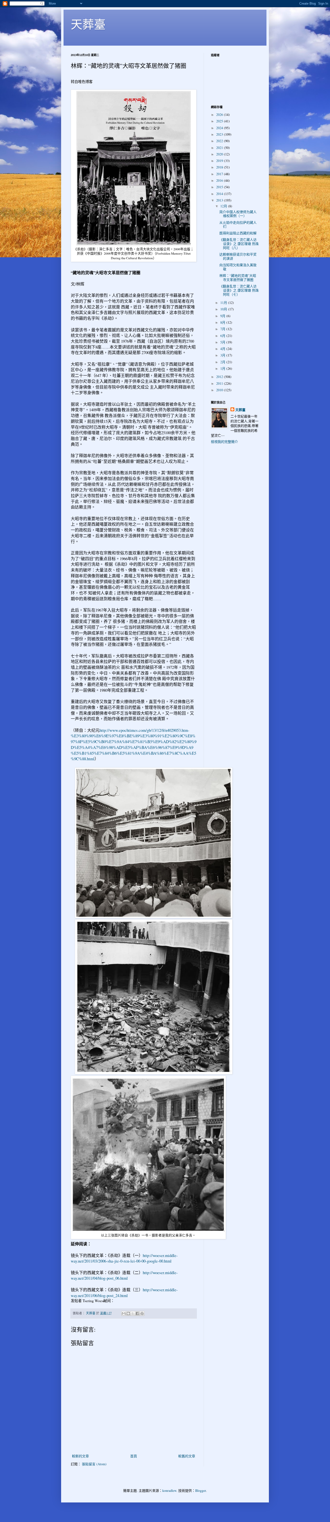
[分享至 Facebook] (137, 1313)
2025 (220, 121)
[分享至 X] (132, 1313)
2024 (220, 128)
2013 (220, 200)
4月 (223, 348)
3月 (223, 355)
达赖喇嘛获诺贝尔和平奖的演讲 (238, 256)
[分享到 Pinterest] (142, 1313)
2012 (220, 376)
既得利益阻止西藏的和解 (238, 233)
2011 (220, 383)
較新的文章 (80, 1456)
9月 (223, 316)
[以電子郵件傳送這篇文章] (123, 1313)
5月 (223, 342)
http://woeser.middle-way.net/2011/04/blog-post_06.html (124, 1275)
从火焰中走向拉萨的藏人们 (238, 224)
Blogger (200, 1490)
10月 (224, 309)
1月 (223, 368)
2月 (223, 362)
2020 (220, 154)
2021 (220, 147)
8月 (223, 322)
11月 (224, 302)
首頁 (133, 1456)
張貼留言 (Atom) (94, 1464)
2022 (220, 141)
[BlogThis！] (128, 1313)
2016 (220, 180)
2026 (220, 114)
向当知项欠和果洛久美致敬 (238, 267)
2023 (220, 134)
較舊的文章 (186, 1456)
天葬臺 (88, 24)
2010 (220, 390)
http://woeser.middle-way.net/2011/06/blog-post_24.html (124, 1292)
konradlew (169, 1490)
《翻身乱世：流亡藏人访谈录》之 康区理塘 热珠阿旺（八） (239, 243)
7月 (223, 329)
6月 (223, 335)
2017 (220, 174)
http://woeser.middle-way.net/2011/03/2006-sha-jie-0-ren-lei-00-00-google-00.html (124, 1258)
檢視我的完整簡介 (224, 441)
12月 (224, 206)
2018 (220, 167)
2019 (220, 160)
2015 (220, 187)
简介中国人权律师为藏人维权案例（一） (238, 213)
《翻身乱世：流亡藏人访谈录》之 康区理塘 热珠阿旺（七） (239, 290)
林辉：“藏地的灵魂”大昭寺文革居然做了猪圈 (237, 277)
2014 (220, 193)
